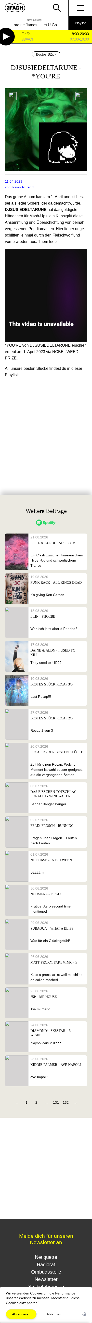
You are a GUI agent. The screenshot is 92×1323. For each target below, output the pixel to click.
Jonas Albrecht (23, 187)
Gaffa (26, 34)
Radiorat (46, 1264)
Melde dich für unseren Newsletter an (46, 1239)
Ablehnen (54, 1314)
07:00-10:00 (79, 39)
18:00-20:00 (79, 34)
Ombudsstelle (46, 1272)
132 (66, 1102)
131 (56, 1102)
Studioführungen (46, 1286)
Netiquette (46, 1257)
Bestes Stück (46, 54)
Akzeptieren (21, 1314)
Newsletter (46, 1279)
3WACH (28, 39)
